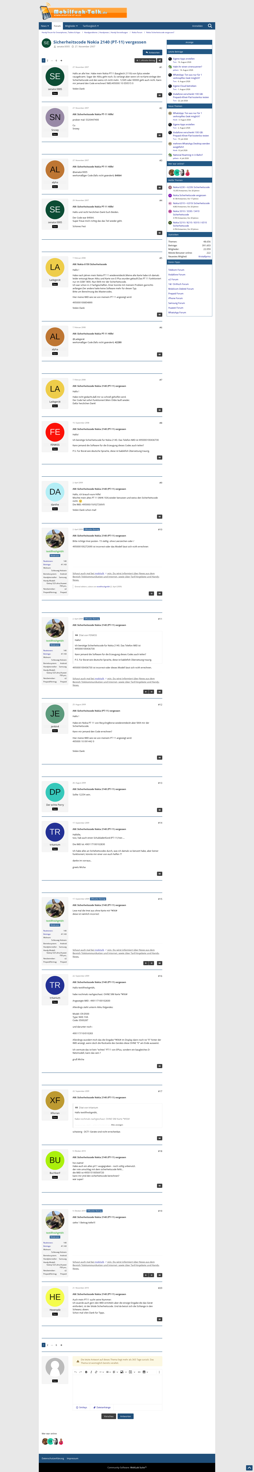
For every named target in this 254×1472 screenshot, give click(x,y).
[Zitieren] (159, 95)
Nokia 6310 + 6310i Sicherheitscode (191, 203)
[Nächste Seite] (61, 60)
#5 (160, 258)
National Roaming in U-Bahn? (188, 154)
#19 (160, 1210)
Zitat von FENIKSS (88, 635)
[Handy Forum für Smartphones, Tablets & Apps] (127, 11)
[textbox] (117, 1389)
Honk (175, 120)
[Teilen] (159, 60)
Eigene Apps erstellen (184, 58)
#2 (160, 108)
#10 (160, 529)
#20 (160, 1287)
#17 (160, 1091)
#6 (160, 327)
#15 (160, 898)
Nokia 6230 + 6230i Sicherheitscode (191, 187)
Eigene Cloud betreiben (184, 85)
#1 (160, 67)
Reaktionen (47, 561)
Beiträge (46, 564)
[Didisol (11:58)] (177, 172)
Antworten (125, 1416)
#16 (160, 975)
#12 (160, 704)
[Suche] (210, 26)
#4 (160, 200)
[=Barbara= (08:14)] (187, 172)
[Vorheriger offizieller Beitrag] (146, 692)
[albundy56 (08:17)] (182, 172)
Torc (175, 62)
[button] (81, 1407)
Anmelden (197, 25)
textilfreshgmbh (103, 586)
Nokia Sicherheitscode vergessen (189, 195)
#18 (160, 1151)
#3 (160, 160)
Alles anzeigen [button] (117, 1125)
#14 (160, 822)
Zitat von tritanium (88, 1107)
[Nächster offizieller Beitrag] (151, 593)
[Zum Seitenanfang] (249, 1468)
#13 (160, 782)
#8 (160, 422)
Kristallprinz (205, 256)
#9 (160, 482)
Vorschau (108, 1416)
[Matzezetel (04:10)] (171, 172)
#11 (160, 618)
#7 (160, 379)
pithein (176, 70)
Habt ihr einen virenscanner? (187, 66)
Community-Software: (127, 1467)
